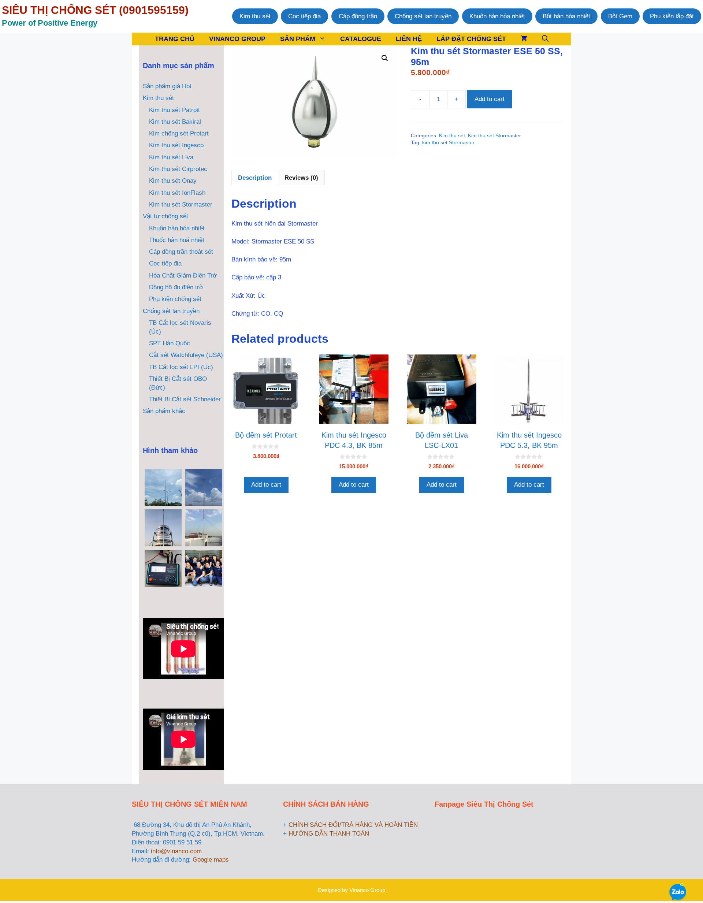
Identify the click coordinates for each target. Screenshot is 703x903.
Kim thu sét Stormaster (494, 135)
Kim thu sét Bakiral (175, 121)
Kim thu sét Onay (173, 180)
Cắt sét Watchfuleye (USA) (186, 355)
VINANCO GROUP (237, 38)
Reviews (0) (301, 177)
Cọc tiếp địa (304, 16)
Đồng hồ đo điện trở (176, 287)
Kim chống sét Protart (179, 133)
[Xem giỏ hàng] (524, 39)
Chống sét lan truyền (423, 16)
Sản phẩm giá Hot (167, 86)
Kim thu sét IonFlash (177, 192)
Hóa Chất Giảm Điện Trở (183, 275)
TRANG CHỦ (174, 38)
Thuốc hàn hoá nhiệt (176, 240)
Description (255, 177)
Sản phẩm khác (164, 411)
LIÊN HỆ (409, 38)
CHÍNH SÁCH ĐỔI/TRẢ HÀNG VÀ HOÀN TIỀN (353, 824)
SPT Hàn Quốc (169, 343)
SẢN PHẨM (297, 38)
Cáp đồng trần (358, 16)
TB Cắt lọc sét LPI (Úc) (181, 367)
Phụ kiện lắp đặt (672, 16)
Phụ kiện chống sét (175, 299)
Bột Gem (620, 16)
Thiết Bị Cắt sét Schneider (185, 399)
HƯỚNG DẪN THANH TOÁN (329, 833)
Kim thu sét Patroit (174, 110)
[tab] (254, 177)
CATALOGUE (360, 38)
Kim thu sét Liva (171, 157)
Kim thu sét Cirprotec (178, 169)
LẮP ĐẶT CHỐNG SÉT (471, 38)
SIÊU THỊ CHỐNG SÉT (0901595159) (95, 10)
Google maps (211, 859)
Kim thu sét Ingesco (176, 145)
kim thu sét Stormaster (448, 142)
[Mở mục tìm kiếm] (545, 39)
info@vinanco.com (176, 851)
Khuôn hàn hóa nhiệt (497, 16)
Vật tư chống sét (165, 216)
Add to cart (490, 99)
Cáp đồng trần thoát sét (181, 251)
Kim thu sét (255, 16)
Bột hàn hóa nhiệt (566, 16)
